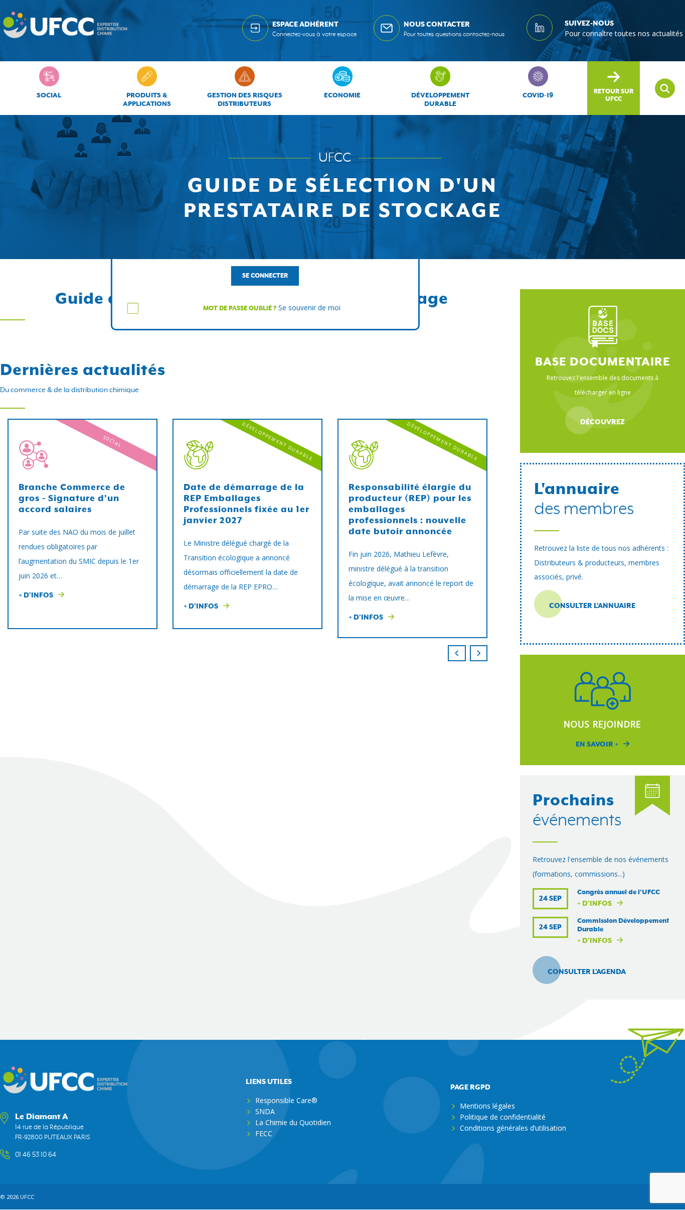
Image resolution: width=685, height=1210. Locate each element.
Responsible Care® (286, 1100)
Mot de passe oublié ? (239, 308)
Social (49, 95)
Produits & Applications (147, 100)
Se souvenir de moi (309, 307)
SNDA (265, 1111)
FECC (263, 1133)
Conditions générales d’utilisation (513, 1128)
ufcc (27, 1196)
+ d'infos (594, 904)
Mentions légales (487, 1106)
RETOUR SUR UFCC (613, 95)
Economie (342, 95)
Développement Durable (440, 100)
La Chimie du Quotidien (293, 1122)
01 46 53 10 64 (35, 1155)
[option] (82, 524)
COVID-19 (538, 95)
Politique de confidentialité (503, 1117)
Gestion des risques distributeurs (244, 100)
